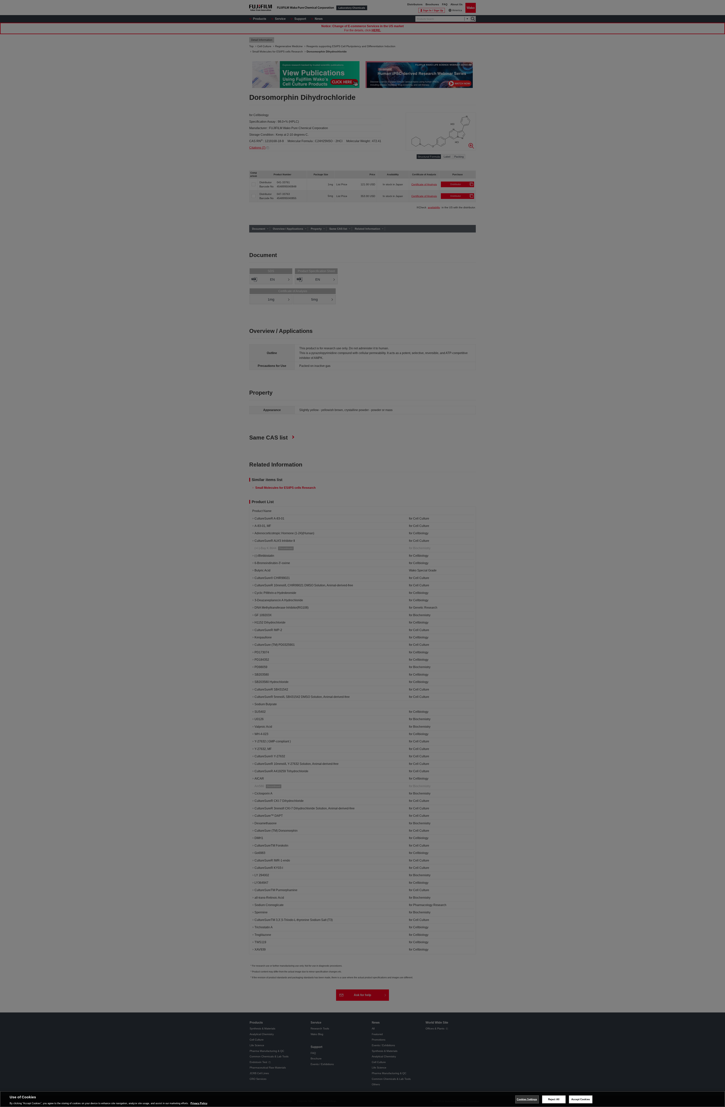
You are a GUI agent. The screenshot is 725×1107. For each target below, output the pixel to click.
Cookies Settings (527, 1099)
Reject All (553, 1099)
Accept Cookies (580, 1099)
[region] (362, 1099)
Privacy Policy (199, 1103)
